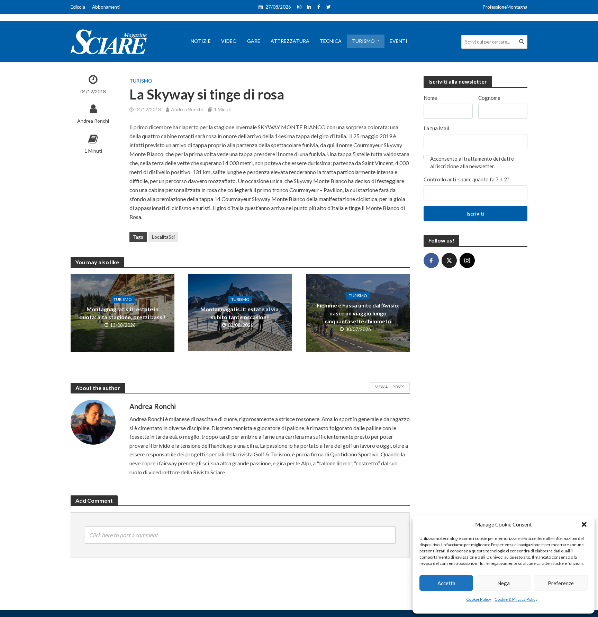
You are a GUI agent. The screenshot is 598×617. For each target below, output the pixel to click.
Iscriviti (475, 213)
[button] (584, 524)
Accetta (446, 583)
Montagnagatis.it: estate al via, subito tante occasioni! (240, 313)
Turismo (363, 41)
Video (229, 41)
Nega (503, 583)
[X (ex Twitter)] (449, 260)
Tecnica (331, 41)
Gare (253, 41)
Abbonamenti (106, 7)
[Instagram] (467, 260)
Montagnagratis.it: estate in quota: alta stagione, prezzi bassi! (122, 313)
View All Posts (389, 387)
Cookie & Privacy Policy (516, 599)
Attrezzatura (290, 41)
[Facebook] (431, 260)
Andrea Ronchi (93, 121)
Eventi (398, 41)
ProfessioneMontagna (505, 7)
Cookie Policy (478, 599)
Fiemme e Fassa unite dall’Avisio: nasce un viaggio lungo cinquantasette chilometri (358, 313)
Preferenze (561, 583)
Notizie (201, 41)
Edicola (78, 7)
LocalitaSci (163, 237)
